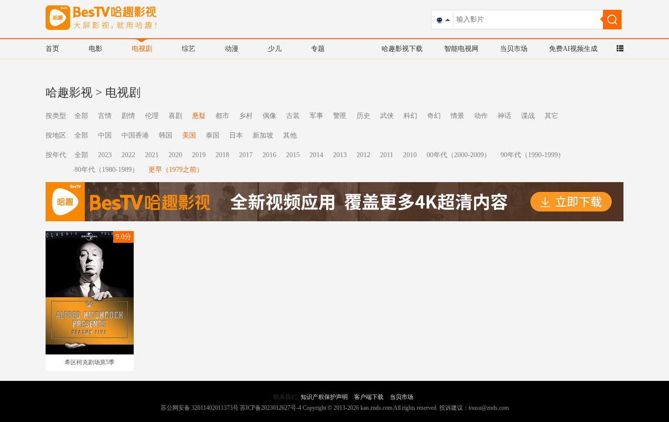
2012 (363, 155)
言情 (105, 115)
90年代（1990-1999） (533, 155)
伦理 (152, 115)
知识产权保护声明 (324, 397)
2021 (152, 155)
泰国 (212, 135)
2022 (128, 155)
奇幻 (434, 115)
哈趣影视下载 (402, 48)
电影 (95, 48)
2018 (222, 155)
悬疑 (199, 115)
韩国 (165, 135)
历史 (363, 115)
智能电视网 (461, 48)
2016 (269, 155)
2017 (246, 155)
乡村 (246, 115)
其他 (290, 135)
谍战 (528, 115)
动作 (481, 115)
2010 (410, 155)
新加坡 (263, 135)
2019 (199, 155)
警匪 (340, 115)
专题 (318, 48)
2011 (386, 155)
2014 (316, 155)
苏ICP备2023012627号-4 (270, 407)
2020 (175, 155)
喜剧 (175, 115)
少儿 (275, 48)
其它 (551, 115)
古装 (293, 115)
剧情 (128, 115)
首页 (52, 48)
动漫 (232, 48)
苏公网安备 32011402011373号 (200, 407)
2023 (105, 155)
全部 (81, 115)
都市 (222, 115)
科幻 (410, 115)
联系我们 (285, 397)
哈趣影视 (69, 92)
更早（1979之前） (175, 169)
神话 (504, 115)
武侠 (387, 115)
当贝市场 (513, 48)
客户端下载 (368, 397)
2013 (340, 155)
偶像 (269, 115)
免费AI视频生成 (573, 48)
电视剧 (142, 48)
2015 (293, 155)
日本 (236, 135)
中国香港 (135, 135)
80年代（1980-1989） (106, 169)
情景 (457, 115)
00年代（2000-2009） (459, 155)
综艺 (188, 48)
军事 (316, 115)
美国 (189, 135)
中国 (105, 135)
